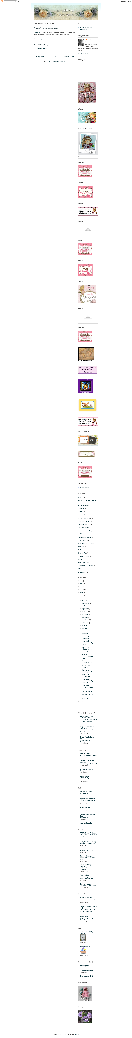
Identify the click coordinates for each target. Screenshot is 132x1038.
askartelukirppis (84, 965)
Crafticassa (37, 32)
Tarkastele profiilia (83, 53)
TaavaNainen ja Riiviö (86, 976)
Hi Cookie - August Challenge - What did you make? (88, 720)
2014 (82, 584)
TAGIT (80, 569)
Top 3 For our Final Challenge (88, 755)
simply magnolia (85, 946)
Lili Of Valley (82, 540)
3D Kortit (81, 497)
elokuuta (85, 611)
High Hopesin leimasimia (86, 666)
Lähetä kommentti (41, 48)
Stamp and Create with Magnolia (87, 761)
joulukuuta (85, 600)
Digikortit (81, 508)
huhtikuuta (85, 623)
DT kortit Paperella (84, 518)
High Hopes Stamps (86, 791)
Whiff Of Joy (82, 572)
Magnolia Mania (85, 807)
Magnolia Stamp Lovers (87, 823)
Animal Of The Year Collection (87, 500)
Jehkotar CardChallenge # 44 (87, 656)
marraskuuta (86, 603)
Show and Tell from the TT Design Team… (87, 919)
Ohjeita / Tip (82, 553)
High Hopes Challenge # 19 (87, 648)
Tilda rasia (85, 631)
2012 (81, 589)
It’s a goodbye (84, 771)
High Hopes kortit (83, 521)
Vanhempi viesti (69, 57)
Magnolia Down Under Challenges (87, 727)
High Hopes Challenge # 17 (87, 671)
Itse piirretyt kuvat (84, 527)
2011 (81, 592)
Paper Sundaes (84, 875)
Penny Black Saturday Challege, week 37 (88, 642)
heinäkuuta (85, 614)
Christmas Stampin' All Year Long (88, 907)
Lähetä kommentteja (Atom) (56, 61)
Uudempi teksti (39, 57)
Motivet (80, 550)
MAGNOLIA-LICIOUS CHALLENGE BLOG (86, 717)
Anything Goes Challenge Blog (87, 815)
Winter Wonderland (86, 897)
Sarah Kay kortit (83, 562)
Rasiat (80, 559)
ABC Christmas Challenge (88, 833)
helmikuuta (85, 628)
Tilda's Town (84, 916)
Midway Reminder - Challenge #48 (85, 741)
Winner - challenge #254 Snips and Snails (87, 730)
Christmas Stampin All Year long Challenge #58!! (88, 910)
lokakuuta (85, 606)
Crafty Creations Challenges (88, 842)
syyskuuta (85, 609)
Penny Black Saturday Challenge (86, 932)
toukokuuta (85, 620)
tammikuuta (86, 698)
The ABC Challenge (86, 856)
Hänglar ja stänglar (84, 524)
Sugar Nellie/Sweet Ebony (86, 566)
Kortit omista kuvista (84, 537)
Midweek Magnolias (86, 754)
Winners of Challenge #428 (88, 843)
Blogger (76, 1034)
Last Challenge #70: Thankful (88, 764)
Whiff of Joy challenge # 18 (87, 675)
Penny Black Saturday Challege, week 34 (88, 687)
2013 (81, 586)
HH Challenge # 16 (87, 694)
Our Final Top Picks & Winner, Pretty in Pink (86, 877)
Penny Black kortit (83, 556)
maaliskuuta (85, 625)
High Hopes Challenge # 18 (87, 662)
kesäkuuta (85, 617)
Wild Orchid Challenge (87, 769)
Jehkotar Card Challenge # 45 (87, 637)
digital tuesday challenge (87, 798)
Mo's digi (81, 546)
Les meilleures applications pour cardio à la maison (87, 801)
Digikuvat (81, 512)
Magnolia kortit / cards (85, 543)
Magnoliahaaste (84, 776)
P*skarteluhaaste (85, 849)
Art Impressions (83, 505)
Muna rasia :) (85, 634)
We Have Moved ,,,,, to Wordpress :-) (86, 868)
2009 (82, 598)
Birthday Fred (84, 793)
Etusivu (54, 57)
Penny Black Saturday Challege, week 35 (88, 680)
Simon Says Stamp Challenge (85, 865)
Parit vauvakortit (87, 692)
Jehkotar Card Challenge (85, 531)
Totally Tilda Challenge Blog (87, 737)
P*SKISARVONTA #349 (87, 850)
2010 (82, 595)
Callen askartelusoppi (86, 971)
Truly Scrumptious (85, 884)
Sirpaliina (89, 40)
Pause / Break (84, 809)
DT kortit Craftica (83, 515)
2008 (82, 701)
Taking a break (84, 817)
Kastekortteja (82, 534)
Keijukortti (85, 652)
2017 (81, 581)
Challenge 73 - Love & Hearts (88, 885)
